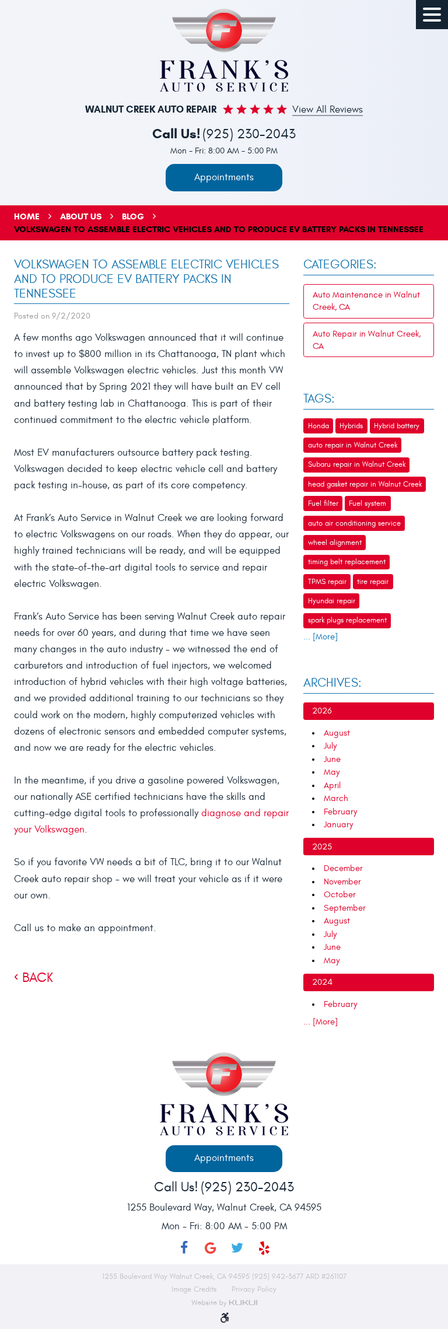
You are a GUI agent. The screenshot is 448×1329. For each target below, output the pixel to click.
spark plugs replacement (347, 620)
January (338, 825)
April (332, 786)
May (332, 772)
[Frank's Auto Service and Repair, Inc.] (224, 50)
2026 (322, 711)
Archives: (332, 683)
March (336, 798)
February (340, 812)
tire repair (372, 581)
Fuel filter (323, 503)
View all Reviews (327, 110)
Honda (318, 426)
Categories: (340, 265)
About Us (81, 216)
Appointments (224, 177)
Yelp (264, 1247)
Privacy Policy (254, 1289)
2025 (322, 847)
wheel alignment (335, 542)
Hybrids (351, 426)
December (343, 868)
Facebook (183, 1247)
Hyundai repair (331, 601)
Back (37, 977)
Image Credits (195, 1289)
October (340, 895)
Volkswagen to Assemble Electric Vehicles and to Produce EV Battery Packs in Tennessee (219, 229)
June (332, 759)
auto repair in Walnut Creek (352, 445)
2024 (322, 982)
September (345, 908)
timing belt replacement (347, 561)
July (330, 746)
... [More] (320, 637)
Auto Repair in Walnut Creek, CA (367, 340)
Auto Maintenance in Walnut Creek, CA (366, 301)
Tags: (319, 399)
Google (210, 1247)
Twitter (237, 1247)
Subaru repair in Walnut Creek (356, 464)
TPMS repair (327, 581)
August (337, 733)
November (342, 882)
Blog (133, 216)
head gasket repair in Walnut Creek (365, 484)
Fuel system (367, 503)
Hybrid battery (396, 426)
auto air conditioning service (354, 523)
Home (27, 216)
